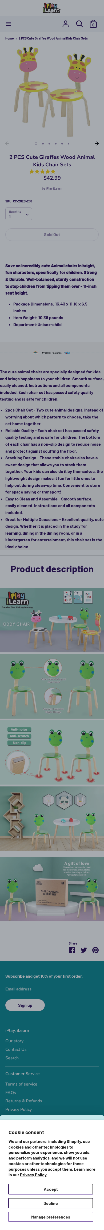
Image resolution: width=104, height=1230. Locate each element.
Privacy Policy (33, 1174)
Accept (51, 1189)
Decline (50, 1203)
